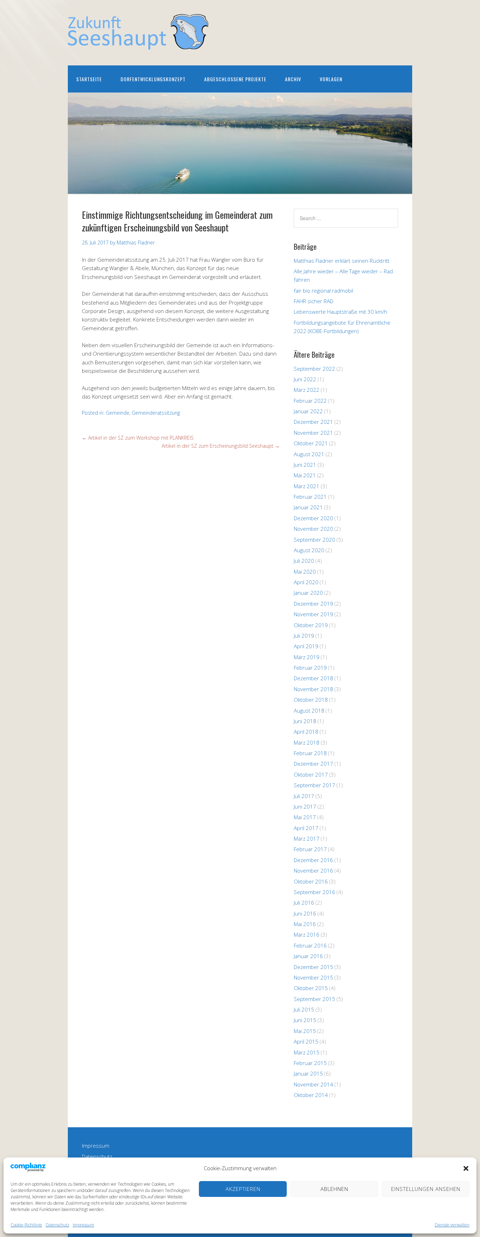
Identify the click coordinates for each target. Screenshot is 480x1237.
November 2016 (313, 870)
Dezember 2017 (313, 763)
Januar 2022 (308, 411)
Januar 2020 (308, 592)
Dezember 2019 (313, 603)
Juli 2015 (304, 1009)
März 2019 (306, 657)
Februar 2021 (310, 496)
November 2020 (313, 528)
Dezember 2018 (313, 678)
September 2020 (314, 539)
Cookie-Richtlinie (26, 1225)
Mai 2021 (305, 475)
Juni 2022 (305, 379)
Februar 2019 (310, 667)
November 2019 (313, 614)
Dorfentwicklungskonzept (153, 79)
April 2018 (306, 731)
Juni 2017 (305, 806)
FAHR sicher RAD (313, 301)
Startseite (89, 79)
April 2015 (306, 1041)
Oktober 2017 (311, 774)
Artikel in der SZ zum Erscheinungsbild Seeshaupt (221, 445)
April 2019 (306, 646)
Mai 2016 (305, 923)
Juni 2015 (305, 1020)
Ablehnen (334, 1188)
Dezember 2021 (313, 421)
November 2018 (313, 689)
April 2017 (306, 827)
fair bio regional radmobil (323, 290)
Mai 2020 (305, 571)
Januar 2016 (308, 955)
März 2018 (306, 742)
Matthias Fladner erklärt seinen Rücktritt (341, 260)
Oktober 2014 (311, 1094)
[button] (465, 1168)
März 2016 (306, 934)
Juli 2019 (304, 635)
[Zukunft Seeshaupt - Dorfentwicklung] (138, 43)
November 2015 (313, 977)
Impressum (83, 1225)
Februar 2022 (310, 400)
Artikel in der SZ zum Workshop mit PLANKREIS (138, 437)
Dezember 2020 (313, 518)
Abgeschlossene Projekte (235, 79)
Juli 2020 (304, 560)
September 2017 (314, 785)
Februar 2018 (310, 753)
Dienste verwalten (452, 1225)
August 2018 (309, 710)
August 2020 (309, 550)
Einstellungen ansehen (425, 1188)
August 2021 (309, 454)
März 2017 (306, 838)
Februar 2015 (310, 1062)
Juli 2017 (304, 795)
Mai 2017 (305, 817)
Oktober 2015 (311, 987)
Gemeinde (117, 412)
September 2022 (314, 368)
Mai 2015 (305, 1030)
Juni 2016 (305, 913)
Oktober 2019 (311, 625)
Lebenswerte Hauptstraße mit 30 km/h (340, 311)
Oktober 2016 (311, 881)
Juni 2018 (305, 721)
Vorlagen (331, 79)
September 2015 (314, 998)
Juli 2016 (304, 902)
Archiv (293, 79)
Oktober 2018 (311, 699)
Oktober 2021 (311, 443)
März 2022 (306, 389)
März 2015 (306, 1052)
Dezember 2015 (313, 966)
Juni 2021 (305, 464)
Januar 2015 (308, 1073)
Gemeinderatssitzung (156, 412)
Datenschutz (57, 1225)
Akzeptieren (243, 1188)
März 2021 (306, 486)
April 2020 (306, 582)
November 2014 (313, 1084)
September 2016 (314, 891)
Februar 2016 (310, 945)
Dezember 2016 (313, 859)
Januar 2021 (308, 507)
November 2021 (313, 432)
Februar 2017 (310, 849)
